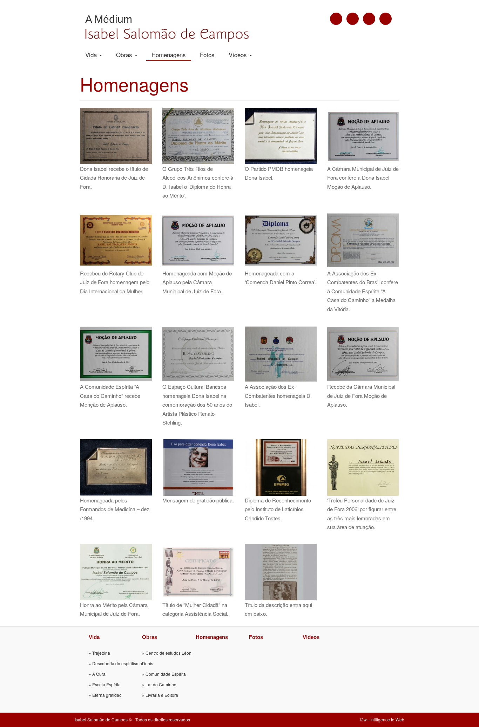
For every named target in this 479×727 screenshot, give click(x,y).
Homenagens (168, 54)
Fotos (207, 54)
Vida (92, 54)
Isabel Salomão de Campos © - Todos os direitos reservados (132, 719)
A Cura (99, 674)
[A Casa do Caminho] (336, 19)
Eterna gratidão (107, 695)
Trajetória (101, 653)
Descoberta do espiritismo (117, 663)
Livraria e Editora (162, 695)
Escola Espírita (106, 684)
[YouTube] (369, 19)
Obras (125, 54)
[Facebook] (352, 19)
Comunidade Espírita (166, 674)
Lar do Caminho (161, 684)
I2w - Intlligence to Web (382, 719)
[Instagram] (385, 19)
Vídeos (239, 54)
